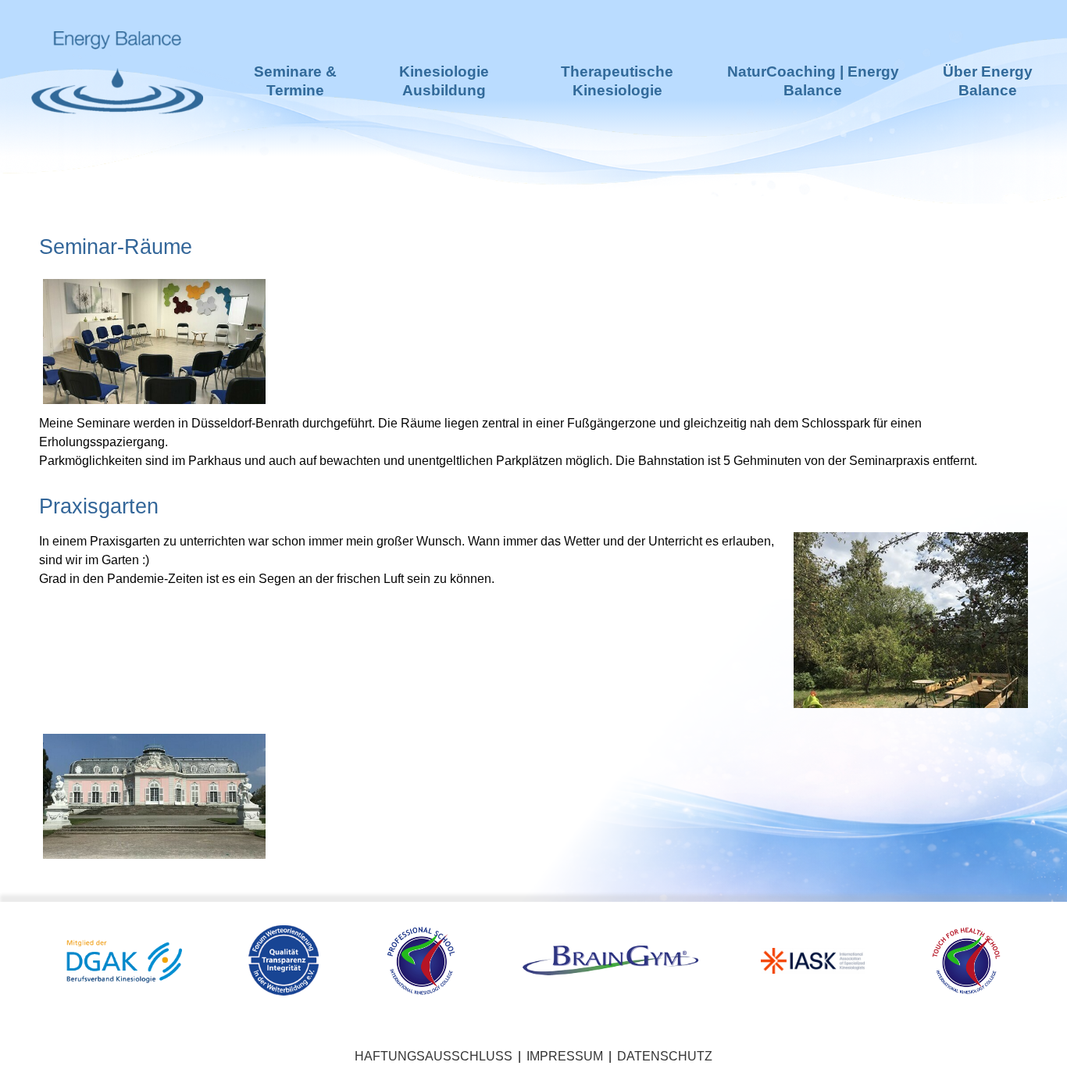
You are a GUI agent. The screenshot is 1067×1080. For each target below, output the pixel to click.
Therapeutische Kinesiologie (617, 80)
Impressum (564, 1056)
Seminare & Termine (295, 80)
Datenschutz (664, 1056)
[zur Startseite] (117, 141)
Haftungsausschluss (433, 1056)
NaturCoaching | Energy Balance (813, 80)
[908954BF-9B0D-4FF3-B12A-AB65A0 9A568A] (154, 340)
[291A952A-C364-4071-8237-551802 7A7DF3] (154, 795)
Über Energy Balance (988, 80)
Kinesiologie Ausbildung (444, 80)
